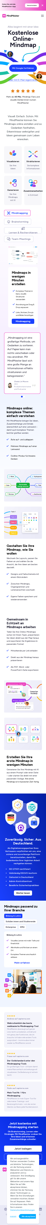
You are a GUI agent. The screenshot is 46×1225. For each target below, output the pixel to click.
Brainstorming (20, 221)
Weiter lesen (23, 893)
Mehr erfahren (22, 962)
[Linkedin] (40, 1209)
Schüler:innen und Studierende (21, 921)
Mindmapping (20, 213)
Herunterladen (32, 5)
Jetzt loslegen (23, 1148)
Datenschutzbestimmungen (22, 1210)
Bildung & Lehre (13, 916)
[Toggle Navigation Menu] (42, 15)
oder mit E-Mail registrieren (23, 80)
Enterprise (11, 927)
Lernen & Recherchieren (23, 232)
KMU (22, 927)
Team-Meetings (21, 238)
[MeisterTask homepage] (11, 16)
